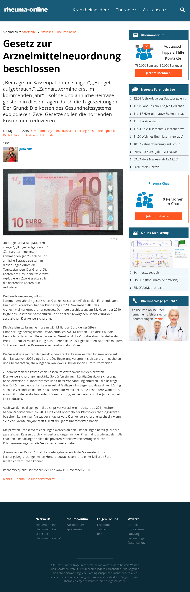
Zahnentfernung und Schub (157, 144)
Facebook (103, 525)
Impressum (136, 529)
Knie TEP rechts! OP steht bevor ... (161, 129)
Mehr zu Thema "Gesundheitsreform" (29, 479)
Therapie (125, 9)
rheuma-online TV (48, 538)
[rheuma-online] (26, 11)
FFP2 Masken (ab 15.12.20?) (156, 159)
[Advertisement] (87, 266)
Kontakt (133, 525)
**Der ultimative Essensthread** (161, 114)
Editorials (46, 135)
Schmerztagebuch (146, 272)
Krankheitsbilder (90, 9)
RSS (99, 534)
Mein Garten (146, 167)
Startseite (29, 32)
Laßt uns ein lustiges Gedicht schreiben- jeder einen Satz (161, 106)
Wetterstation (147, 121)
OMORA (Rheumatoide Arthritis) (156, 280)
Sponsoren (74, 529)
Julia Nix (25, 149)
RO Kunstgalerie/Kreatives (156, 152)
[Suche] (183, 10)
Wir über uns (75, 525)
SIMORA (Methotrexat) (149, 288)
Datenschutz (136, 543)
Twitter (102, 529)
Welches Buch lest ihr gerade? (159, 136)
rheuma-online (46, 525)
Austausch (153, 9)
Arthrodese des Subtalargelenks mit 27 (161, 98)
